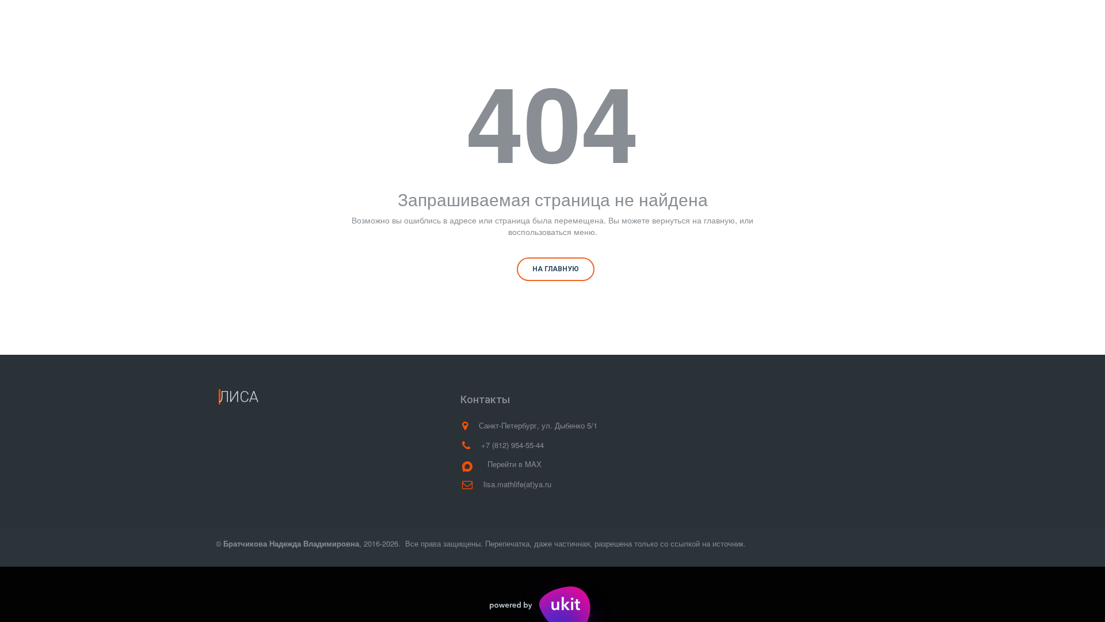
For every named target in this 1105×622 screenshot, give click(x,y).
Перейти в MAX (514, 463)
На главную (555, 269)
